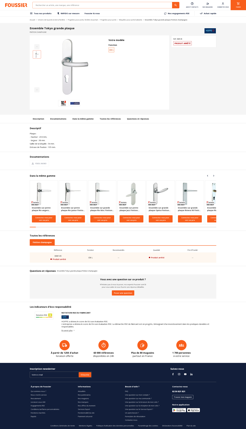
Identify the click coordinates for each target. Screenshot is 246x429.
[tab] (42, 242)
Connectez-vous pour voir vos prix (43, 218)
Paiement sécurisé (85, 416)
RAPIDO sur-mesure (70, 13)
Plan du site (191, 426)
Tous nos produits (43, 13)
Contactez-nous (131, 420)
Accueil (32, 20)
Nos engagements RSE (178, 13)
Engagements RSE (38, 405)
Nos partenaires (84, 395)
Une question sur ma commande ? (138, 398)
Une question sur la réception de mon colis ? (142, 405)
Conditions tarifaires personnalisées (45, 409)
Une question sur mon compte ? (137, 395)
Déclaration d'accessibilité (172, 426)
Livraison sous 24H (38, 402)
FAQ (126, 391)
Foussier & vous (92, 13)
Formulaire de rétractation (135, 416)
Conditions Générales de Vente (62, 426)
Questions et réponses (138, 118)
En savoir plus (67, 330)
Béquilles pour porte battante (130, 20)
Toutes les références (110, 118)
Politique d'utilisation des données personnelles (115, 426)
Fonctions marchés (38, 413)
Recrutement (36, 398)
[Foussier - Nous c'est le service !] (16, 5)
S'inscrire (85, 374)
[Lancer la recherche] (175, 5)
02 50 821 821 (178, 391)
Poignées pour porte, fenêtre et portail (83, 20)
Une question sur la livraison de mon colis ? (142, 402)
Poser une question (123, 293)
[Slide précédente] (207, 175)
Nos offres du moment (86, 405)
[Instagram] (179, 374)
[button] (74, 68)
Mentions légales (85, 426)
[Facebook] (173, 374)
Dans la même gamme (83, 118)
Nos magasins (83, 398)
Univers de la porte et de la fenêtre (51, 20)
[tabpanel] (123, 255)
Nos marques (83, 402)
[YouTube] (185, 374)
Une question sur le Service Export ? (139, 409)
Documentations (58, 118)
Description (38, 118)
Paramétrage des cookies (148, 426)
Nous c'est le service (39, 395)
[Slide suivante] (213, 175)
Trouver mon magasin (183, 397)
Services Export (84, 409)
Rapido (33, 416)
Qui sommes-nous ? (38, 391)
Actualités (81, 391)
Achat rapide (210, 13)
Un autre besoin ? (132, 413)
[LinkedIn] (191, 374)
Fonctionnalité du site (86, 413)
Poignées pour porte (108, 20)
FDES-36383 (40, 163)
